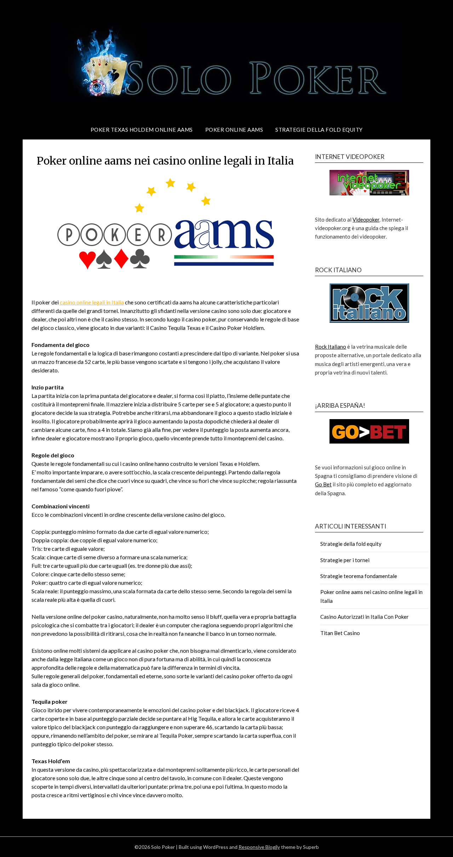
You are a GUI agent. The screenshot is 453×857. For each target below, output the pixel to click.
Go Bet (323, 484)
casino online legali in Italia (92, 302)
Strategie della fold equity (319, 129)
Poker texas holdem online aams (142, 129)
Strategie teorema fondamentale (358, 576)
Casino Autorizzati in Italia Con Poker (364, 616)
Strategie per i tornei (344, 560)
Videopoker (365, 219)
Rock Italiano (330, 346)
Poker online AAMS (234, 129)
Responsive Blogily (259, 847)
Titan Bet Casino (340, 633)
